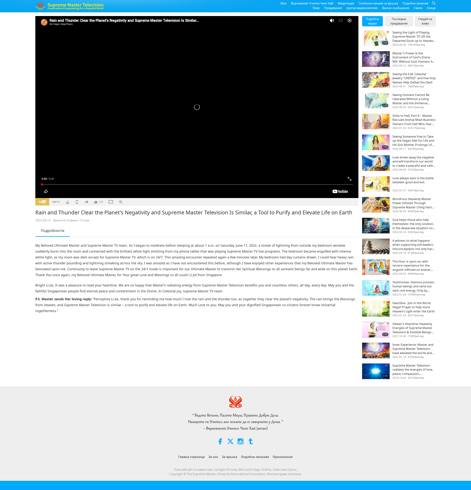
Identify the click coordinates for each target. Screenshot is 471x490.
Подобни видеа (372, 21)
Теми (316, 8)
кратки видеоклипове (362, 8)
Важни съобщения (395, 8)
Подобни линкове (415, 3)
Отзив (84, 220)
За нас (213, 457)
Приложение (283, 457)
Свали (418, 8)
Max (283, 3)
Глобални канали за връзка (378, 3)
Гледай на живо (425, 21)
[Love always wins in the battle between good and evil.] (376, 184)
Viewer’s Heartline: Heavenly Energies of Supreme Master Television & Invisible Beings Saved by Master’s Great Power (412, 328)
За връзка (229, 457)
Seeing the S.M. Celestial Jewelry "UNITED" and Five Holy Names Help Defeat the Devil (414, 78)
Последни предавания (399, 21)
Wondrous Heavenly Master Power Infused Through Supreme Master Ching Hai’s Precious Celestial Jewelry (412, 203)
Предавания (333, 8)
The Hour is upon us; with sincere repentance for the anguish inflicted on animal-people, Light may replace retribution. (411, 265)
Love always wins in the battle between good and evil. (413, 180)
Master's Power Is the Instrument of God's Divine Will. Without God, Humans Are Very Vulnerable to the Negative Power (413, 57)
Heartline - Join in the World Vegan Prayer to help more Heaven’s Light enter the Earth (413, 307)
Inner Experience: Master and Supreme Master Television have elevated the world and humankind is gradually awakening (412, 349)
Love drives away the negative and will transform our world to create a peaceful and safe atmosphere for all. (413, 161)
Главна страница (191, 457)
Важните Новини (65, 220)
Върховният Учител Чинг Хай (312, 3)
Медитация (346, 3)
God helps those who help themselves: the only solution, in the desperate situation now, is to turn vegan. (414, 224)
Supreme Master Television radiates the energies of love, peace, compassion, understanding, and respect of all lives (413, 369)
